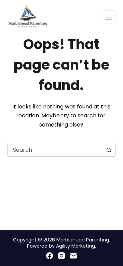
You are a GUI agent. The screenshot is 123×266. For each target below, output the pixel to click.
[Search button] (108, 149)
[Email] (73, 255)
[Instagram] (61, 255)
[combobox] (55, 150)
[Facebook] (49, 255)
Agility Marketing (75, 245)
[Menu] (108, 17)
